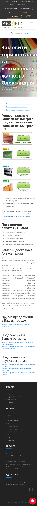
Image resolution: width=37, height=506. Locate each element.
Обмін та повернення (10, 8)
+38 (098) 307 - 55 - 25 (14, 456)
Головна (4, 87)
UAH (22, 33)
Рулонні (10, 394)
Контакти (25, 12)
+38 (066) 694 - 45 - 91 (14, 453)
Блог (17, 12)
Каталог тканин (22, 5)
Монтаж (14, 1)
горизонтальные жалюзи (10, 216)
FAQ (10, 12)
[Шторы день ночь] (17, 140)
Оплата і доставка (27, 1)
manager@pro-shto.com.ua (16, 461)
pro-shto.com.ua (24, 502)
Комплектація (27, 8)
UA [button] (29, 17)
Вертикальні (12, 399)
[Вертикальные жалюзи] (17, 187)
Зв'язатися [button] (14, 17)
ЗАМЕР (12, 265)
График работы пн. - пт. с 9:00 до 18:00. (20, 464)
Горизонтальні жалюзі (15, 397)
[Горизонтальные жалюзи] (17, 172)
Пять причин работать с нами (16, 107)
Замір (6, 1)
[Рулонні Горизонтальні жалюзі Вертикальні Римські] (31, 24)
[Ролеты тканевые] (17, 154)
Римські (10, 402)
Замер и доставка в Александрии (18, 110)
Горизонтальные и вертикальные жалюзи (20, 104)
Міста (11, 5)
